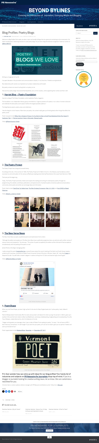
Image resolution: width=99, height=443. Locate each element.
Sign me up (79, 64)
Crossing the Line (20, 251)
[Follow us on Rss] (96, 26)
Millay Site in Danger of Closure (23, 116)
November (28, 330)
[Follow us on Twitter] (90, 26)
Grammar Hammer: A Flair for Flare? (58, 409)
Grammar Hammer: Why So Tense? (11, 409)
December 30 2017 (40, 330)
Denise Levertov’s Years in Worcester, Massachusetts (27, 118)
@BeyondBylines (6, 43)
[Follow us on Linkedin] (94, 26)
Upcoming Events (31, 22)
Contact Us (40, 22)
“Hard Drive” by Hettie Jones (20, 188)
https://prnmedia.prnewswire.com (89, 50)
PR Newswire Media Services (9, 22)
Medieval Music (21, 330)
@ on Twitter (13, 259)
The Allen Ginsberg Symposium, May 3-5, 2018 (41, 188)
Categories (21, 22)
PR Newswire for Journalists (36, 376)
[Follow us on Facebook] (92, 26)
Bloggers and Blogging (9, 26)
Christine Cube (7, 36)
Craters (67, 253)
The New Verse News (14, 233)
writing (13, 399)
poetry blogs (8, 399)
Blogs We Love (21, 26)
